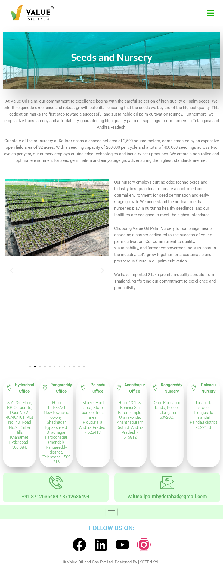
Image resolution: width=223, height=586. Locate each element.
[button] (11, 270)
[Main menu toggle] (210, 13)
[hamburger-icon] (112, 512)
